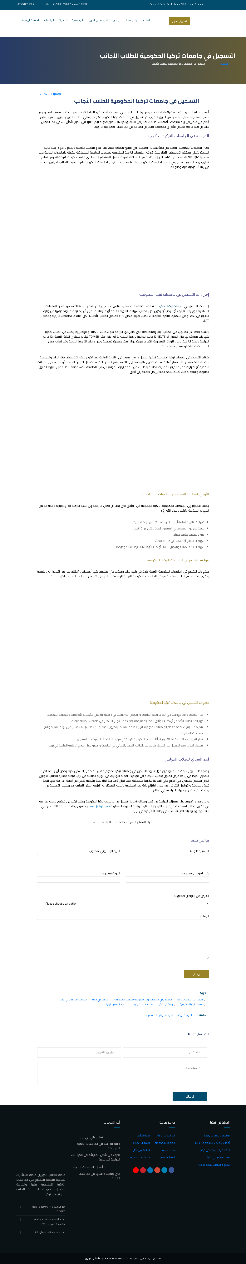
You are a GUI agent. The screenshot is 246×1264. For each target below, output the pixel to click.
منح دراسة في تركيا (116, 1004)
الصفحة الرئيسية (30, 20)
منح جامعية (78, 20)
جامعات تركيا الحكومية (169, 306)
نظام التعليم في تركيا (218, 1157)
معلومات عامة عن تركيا (217, 1135)
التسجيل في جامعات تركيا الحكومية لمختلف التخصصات (143, 999)
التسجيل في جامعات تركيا (190, 999)
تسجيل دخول (179, 21)
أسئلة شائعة (143, 1135)
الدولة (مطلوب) (110, 873)
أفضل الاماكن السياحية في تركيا (212, 1142)
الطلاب (146, 20)
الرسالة (204, 916)
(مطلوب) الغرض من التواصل (191, 895)
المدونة (63, 20)
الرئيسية (224, 63)
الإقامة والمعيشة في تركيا (215, 1150)
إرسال (190, 1096)
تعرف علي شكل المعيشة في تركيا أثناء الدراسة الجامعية (95, 1157)
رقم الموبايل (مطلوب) (195, 873)
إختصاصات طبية (167, 1157)
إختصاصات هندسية (140, 1157)
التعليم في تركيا (100, 999)
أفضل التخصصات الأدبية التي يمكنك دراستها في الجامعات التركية (96, 1172)
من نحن (117, 20)
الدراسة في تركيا (183, 1015)
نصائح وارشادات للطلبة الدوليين (213, 1164)
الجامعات (49, 20)
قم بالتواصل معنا (99, 806)
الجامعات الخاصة (141, 1142)
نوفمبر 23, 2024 (51, 94)
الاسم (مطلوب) (199, 851)
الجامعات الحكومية (165, 1142)
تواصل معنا (132, 20)
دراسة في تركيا (166, 1004)
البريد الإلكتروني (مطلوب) (104, 851)
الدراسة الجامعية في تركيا (73, 999)
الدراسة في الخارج (98, 20)
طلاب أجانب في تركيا (142, 1004)
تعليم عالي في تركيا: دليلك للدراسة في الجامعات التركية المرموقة (98, 1142)
